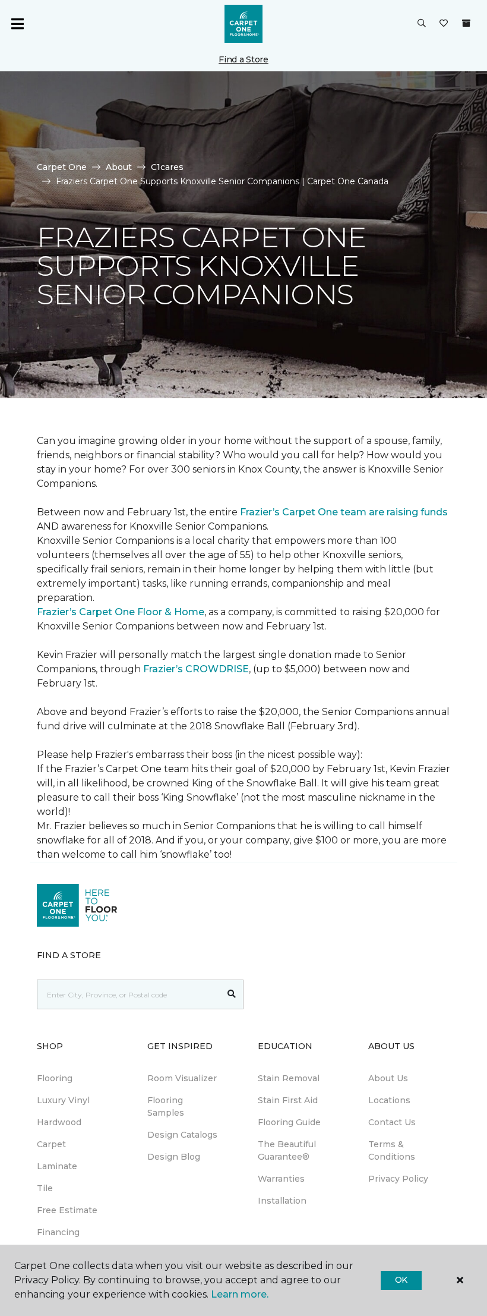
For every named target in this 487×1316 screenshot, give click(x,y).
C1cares (167, 167)
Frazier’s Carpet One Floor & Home (120, 612)
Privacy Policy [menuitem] (398, 1178)
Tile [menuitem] (45, 1188)
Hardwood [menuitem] (59, 1122)
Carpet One (62, 167)
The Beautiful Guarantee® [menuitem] (287, 1150)
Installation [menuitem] (282, 1200)
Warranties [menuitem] (281, 1178)
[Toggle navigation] (17, 24)
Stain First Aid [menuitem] (288, 1100)
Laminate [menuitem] (57, 1166)
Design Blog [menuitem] (173, 1156)
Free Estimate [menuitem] (67, 1210)
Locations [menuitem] (389, 1100)
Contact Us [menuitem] (392, 1122)
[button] (421, 24)
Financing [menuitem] (58, 1232)
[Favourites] (443, 24)
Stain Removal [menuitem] (289, 1078)
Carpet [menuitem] (51, 1144)
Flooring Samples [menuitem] (165, 1106)
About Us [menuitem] (388, 1078)
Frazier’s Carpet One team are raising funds (344, 512)
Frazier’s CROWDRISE (196, 669)
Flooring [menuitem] (54, 1078)
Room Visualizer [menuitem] (182, 1078)
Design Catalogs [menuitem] (182, 1134)
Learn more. (239, 1294)
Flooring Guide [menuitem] (289, 1122)
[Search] (232, 994)
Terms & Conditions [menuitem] (391, 1150)
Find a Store (243, 59)
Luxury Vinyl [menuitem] (63, 1100)
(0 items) (466, 23)
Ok (401, 1279)
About (119, 167)
